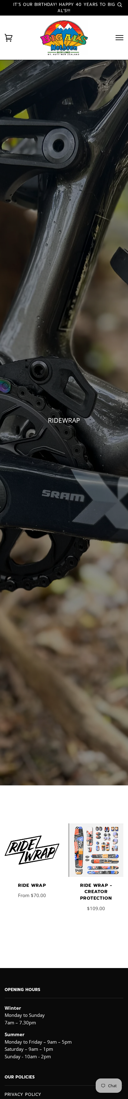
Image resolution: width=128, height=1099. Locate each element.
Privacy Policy (23, 1094)
